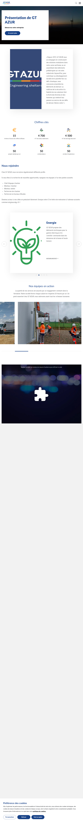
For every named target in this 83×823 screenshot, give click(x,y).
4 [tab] (44, 275)
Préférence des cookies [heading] (15, 803)
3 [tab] (41, 275)
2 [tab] (38, 275)
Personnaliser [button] (9, 817)
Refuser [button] (23, 817)
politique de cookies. (39, 811)
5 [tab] (46, 275)
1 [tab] (36, 275)
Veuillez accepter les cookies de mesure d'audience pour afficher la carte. (41, 367)
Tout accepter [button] (38, 817)
